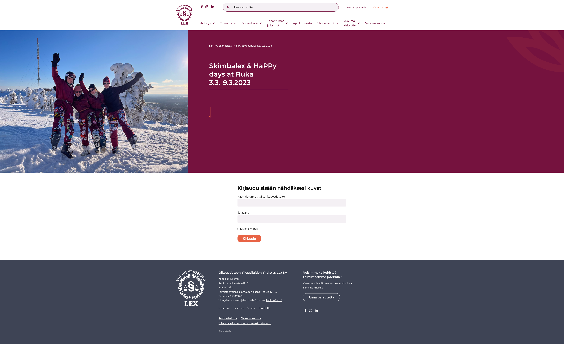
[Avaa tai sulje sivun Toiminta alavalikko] (235, 23)
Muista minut (248, 229)
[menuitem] (206, 23)
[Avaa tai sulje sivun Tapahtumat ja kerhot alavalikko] (286, 23)
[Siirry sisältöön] (210, 112)
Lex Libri (239, 308)
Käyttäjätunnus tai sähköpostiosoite (261, 196)
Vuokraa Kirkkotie (350, 23)
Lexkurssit (224, 308)
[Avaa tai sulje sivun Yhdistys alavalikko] (213, 23)
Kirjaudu (378, 7)
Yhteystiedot (325, 23)
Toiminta (226, 23)
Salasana (243, 212)
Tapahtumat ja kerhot (275, 23)
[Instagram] (207, 7)
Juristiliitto (264, 308)
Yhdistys (205, 23)
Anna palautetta (321, 297)
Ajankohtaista (302, 23)
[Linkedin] (213, 7)
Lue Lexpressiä (356, 7)
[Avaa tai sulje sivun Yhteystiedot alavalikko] (337, 23)
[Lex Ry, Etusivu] (184, 15)
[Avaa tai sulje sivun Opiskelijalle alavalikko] (260, 23)
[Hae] (228, 7)
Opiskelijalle (249, 23)
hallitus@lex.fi (274, 300)
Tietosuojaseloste (251, 318)
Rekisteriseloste (228, 318)
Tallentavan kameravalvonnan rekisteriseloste (245, 323)
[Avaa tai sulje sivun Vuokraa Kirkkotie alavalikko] (358, 23)
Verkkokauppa (375, 23)
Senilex (251, 308)
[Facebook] (201, 7)
